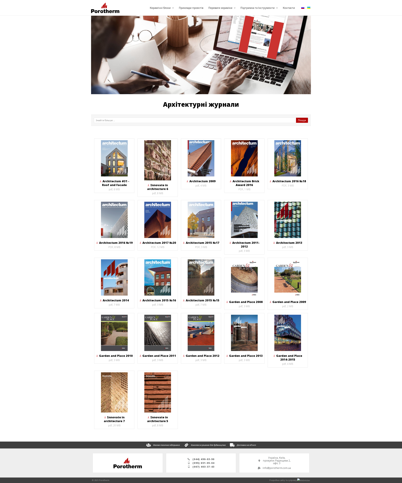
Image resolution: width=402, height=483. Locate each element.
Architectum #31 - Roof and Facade (115, 183)
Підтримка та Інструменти (257, 8)
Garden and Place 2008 (246, 302)
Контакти (289, 8)
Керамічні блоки (160, 8)
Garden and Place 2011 (159, 356)
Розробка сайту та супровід (283, 480)
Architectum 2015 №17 (202, 243)
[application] (172, 8)
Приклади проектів (191, 8)
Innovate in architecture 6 (157, 187)
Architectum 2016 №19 (116, 243)
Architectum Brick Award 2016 (246, 183)
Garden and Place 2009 (289, 302)
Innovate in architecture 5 (157, 419)
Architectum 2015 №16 (159, 300)
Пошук (302, 120)
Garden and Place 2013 (246, 356)
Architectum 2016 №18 (289, 181)
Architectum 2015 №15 (202, 300)
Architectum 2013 (289, 243)
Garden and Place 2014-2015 (289, 357)
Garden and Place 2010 (116, 356)
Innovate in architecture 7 (114, 419)
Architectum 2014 (116, 300)
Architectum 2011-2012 (246, 244)
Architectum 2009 (202, 181)
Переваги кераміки (220, 8)
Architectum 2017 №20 (159, 243)
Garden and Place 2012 (202, 356)
